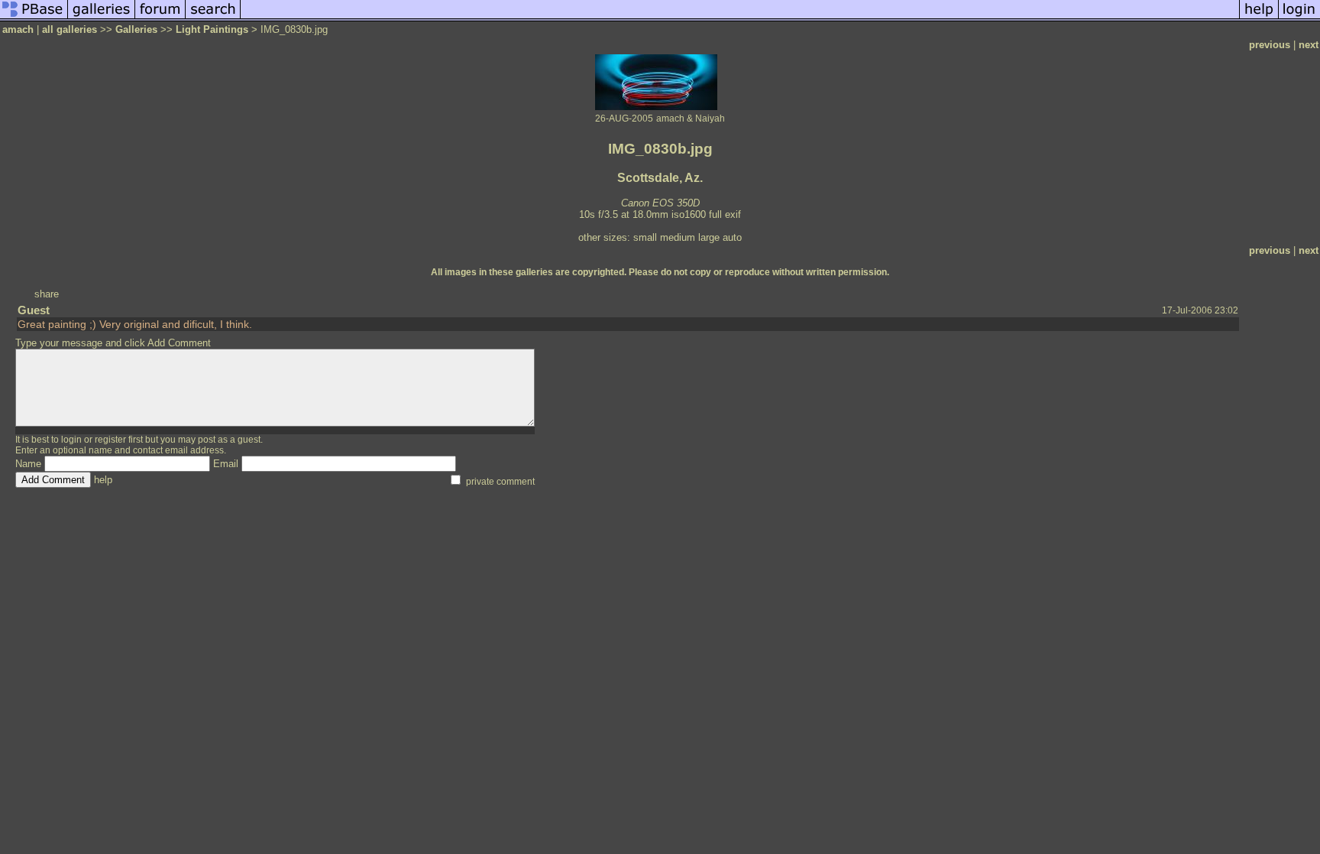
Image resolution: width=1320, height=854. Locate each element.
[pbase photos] (34, 18)
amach (18, 29)
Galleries (136, 29)
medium (677, 237)
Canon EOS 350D (660, 203)
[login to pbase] (1299, 18)
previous (1269, 44)
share (46, 294)
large (709, 237)
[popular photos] (740, 18)
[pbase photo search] (213, 18)
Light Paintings (212, 29)
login (71, 439)
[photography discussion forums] (160, 18)
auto (732, 237)
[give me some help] (1259, 18)
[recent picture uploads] (101, 18)
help (103, 479)
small (645, 237)
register (110, 439)
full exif (725, 214)
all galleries (69, 29)
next (1308, 44)
